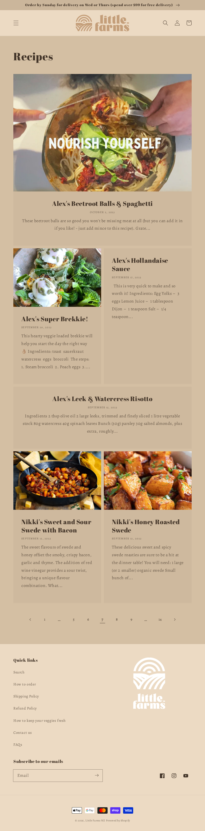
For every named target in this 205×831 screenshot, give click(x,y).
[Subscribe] (96, 775)
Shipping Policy (26, 696)
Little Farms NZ (95, 820)
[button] (16, 23)
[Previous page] (30, 619)
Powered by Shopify (118, 820)
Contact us (22, 732)
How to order (24, 684)
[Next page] (174, 619)
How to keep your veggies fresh (39, 720)
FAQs (17, 744)
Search (19, 672)
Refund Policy (25, 708)
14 (160, 619)
